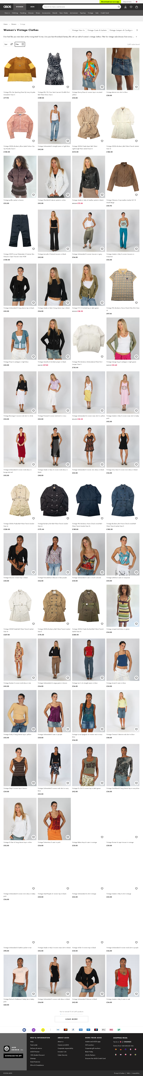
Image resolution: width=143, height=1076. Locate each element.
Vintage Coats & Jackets (97, 30)
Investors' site (62, 1052)
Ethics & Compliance (37, 1065)
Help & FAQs (127, 2)
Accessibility (135, 1073)
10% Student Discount (37, 1055)
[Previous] (69, 30)
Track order (33, 1045)
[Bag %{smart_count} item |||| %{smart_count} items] (136, 6)
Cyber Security (62, 1055)
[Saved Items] (131, 6)
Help (31, 1042)
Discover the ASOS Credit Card (95, 1058)
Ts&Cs (128, 1073)
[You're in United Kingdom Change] (136, 1)
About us (60, 1042)
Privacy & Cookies (119, 1073)
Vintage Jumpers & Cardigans (121, 30)
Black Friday (89, 1052)
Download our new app (110, 2)
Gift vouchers (89, 1045)
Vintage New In (78, 30)
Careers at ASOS (63, 1045)
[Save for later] (33, 86)
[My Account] (125, 6)
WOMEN (19, 7)
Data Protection (35, 1062)
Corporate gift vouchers (92, 1048)
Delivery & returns (36, 1048)
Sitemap (33, 1058)
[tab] (7, 13)
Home (5, 24)
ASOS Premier (35, 1052)
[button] (116, 1049)
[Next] (137, 30)
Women (13, 24)
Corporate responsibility (65, 1048)
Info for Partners (90, 1055)
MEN (32, 7)
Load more (71, 1019)
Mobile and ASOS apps (93, 1042)
